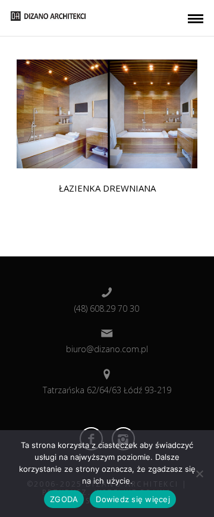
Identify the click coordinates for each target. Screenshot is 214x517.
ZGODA (64, 499)
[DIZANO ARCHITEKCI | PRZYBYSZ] (48, 15)
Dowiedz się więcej (133, 499)
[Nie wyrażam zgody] (199, 474)
